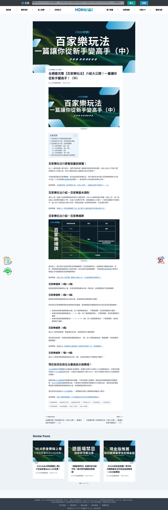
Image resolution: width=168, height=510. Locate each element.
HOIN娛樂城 (52, 69)
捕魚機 (8, 10)
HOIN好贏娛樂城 (55, 83)
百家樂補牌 (53, 406)
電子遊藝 (110, 10)
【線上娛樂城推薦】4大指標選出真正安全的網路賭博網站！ (78, 397)
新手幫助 (62, 505)
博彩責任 (73, 505)
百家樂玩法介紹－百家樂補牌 (61, 144)
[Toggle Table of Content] (74, 135)
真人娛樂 (41, 10)
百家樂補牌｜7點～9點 (62, 153)
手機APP (142, 10)
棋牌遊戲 (126, 10)
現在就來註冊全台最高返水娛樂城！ (63, 155)
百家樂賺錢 (63, 406)
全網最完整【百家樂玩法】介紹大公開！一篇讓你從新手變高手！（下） (104, 420)
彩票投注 (58, 10)
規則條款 (94, 505)
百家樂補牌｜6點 (60, 150)
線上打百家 (73, 406)
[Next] (131, 461)
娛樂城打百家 (64, 402)
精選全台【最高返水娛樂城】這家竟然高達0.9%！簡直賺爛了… (80, 346)
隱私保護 (84, 505)
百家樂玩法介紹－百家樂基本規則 (63, 141)
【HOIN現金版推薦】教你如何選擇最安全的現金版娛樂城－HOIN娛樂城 (119, 469)
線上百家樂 (83, 406)
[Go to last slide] (36, 461)
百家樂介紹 (86, 402)
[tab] (80, 483)
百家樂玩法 (106, 402)
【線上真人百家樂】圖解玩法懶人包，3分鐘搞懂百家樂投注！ (79, 278)
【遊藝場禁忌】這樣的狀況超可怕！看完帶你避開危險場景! (84, 469)
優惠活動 (159, 10)
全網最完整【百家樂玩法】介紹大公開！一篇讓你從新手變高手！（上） (83, 185)
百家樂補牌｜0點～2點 (61, 146)
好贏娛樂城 (67, 179)
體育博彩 (24, 10)
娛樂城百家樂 (75, 402)
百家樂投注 (96, 402)
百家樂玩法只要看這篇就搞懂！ (62, 139)
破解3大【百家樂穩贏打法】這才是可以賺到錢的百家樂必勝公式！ (81, 208)
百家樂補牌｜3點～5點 (62, 148)
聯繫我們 (105, 505)
